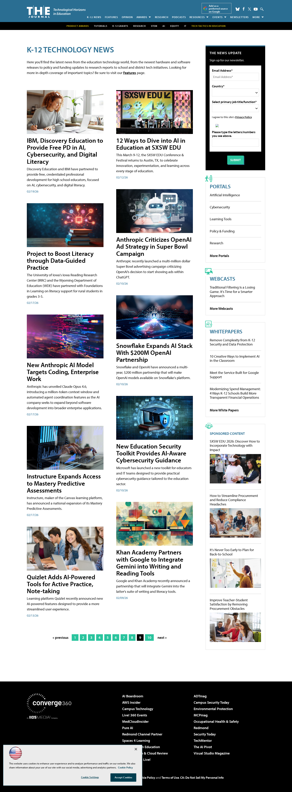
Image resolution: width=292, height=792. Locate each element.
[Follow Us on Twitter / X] (249, 9)
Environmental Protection (213, 708)
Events (218, 17)
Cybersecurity (220, 207)
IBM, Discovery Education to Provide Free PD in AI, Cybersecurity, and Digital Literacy (65, 150)
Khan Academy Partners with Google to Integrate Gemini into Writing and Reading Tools (149, 562)
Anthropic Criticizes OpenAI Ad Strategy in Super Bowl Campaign (153, 246)
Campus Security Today (211, 702)
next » (162, 637)
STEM (154, 25)
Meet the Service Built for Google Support (234, 374)
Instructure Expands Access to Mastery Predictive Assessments (64, 483)
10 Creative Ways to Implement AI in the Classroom (234, 358)
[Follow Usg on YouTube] (256, 9)
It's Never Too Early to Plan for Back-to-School (232, 552)
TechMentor (203, 740)
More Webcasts (221, 308)
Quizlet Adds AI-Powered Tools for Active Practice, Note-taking (61, 584)
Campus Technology (137, 708)
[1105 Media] (50, 739)
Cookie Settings (90, 777)
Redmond (201, 728)
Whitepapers (226, 331)
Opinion (127, 17)
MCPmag (201, 715)
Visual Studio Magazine (212, 753)
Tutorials (100, 25)
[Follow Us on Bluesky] (238, 9)
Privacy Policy (243, 117)
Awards (141, 17)
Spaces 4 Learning (136, 740)
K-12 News (94, 17)
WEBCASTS (222, 278)
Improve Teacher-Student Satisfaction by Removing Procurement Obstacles (229, 604)
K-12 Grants (120, 25)
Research (161, 17)
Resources (197, 17)
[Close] (135, 749)
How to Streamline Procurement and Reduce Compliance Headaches (234, 500)
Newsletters (239, 17)
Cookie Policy (146, 777)
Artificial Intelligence (225, 195)
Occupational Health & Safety (216, 721)
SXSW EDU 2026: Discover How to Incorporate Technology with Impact (235, 445)
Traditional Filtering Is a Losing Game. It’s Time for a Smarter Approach (232, 291)
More (256, 17)
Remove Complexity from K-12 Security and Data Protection (232, 342)
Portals (220, 186)
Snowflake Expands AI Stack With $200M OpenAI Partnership (154, 352)
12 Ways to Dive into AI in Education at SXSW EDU (150, 143)
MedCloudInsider (135, 721)
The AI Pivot (203, 747)
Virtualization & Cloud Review (145, 753)
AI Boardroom (132, 696)
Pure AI (127, 728)
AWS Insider (131, 702)
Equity (174, 25)
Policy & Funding (222, 231)
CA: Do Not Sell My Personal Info (202, 777)
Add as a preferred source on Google (218, 8)
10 (149, 637)
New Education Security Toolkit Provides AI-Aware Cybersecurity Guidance (151, 453)
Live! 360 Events (134, 715)
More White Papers (224, 410)
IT (185, 25)
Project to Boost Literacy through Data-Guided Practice (60, 260)
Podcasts (179, 17)
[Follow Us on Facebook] (244, 9)
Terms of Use (170, 777)
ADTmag (200, 696)
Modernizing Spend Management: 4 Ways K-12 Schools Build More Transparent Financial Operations (235, 393)
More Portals (219, 255)
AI (163, 25)
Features (111, 17)
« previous (61, 637)
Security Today (205, 734)
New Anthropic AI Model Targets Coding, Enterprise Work (63, 372)
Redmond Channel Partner (142, 734)
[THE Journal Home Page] (56, 11)
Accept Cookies (123, 777)
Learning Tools (220, 219)
